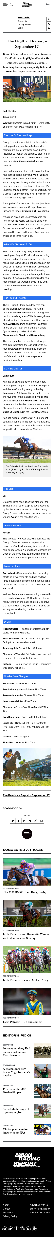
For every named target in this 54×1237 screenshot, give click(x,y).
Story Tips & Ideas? (40, 1209)
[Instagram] (22, 1228)
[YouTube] (4, 1228)
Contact (7, 1209)
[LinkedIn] (24, 821)
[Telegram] (30, 821)
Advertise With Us (39, 1205)
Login (48, 4)
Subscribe (8, 1212)
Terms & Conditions (40, 1212)
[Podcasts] (34, 1228)
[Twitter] (13, 821)
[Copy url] (36, 821)
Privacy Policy (10, 1216)
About (6, 1205)
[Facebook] (18, 821)
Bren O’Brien (24, 18)
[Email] (41, 821)
